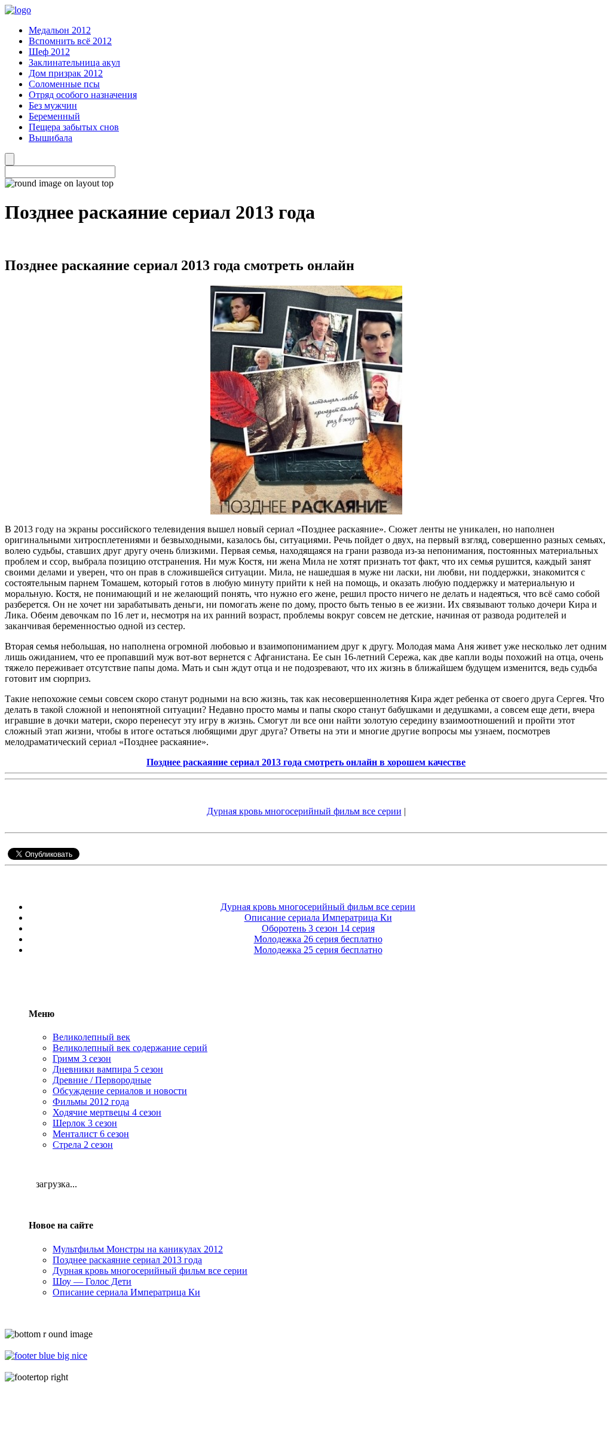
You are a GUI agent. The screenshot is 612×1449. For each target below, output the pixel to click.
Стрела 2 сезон (83, 1144)
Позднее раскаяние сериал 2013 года (127, 1260)
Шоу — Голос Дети (92, 1281)
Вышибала (50, 138)
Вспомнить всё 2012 (70, 41)
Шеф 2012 (49, 52)
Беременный (54, 116)
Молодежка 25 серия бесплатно (318, 950)
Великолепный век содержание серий (130, 1048)
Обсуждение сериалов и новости (120, 1091)
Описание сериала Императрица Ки (318, 917)
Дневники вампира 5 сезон (108, 1069)
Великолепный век (91, 1037)
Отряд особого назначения (83, 95)
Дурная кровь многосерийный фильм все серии (304, 811)
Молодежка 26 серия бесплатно (318, 939)
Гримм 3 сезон (82, 1058)
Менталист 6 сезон (91, 1134)
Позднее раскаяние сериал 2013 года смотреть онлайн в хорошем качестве (306, 762)
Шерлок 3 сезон (85, 1123)
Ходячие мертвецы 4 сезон (107, 1112)
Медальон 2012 (60, 30)
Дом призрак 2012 (66, 73)
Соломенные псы (64, 84)
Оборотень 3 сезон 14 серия (318, 928)
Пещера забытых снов (74, 127)
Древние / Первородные (102, 1080)
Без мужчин (53, 105)
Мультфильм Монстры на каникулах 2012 (138, 1249)
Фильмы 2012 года (91, 1101)
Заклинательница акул (74, 62)
